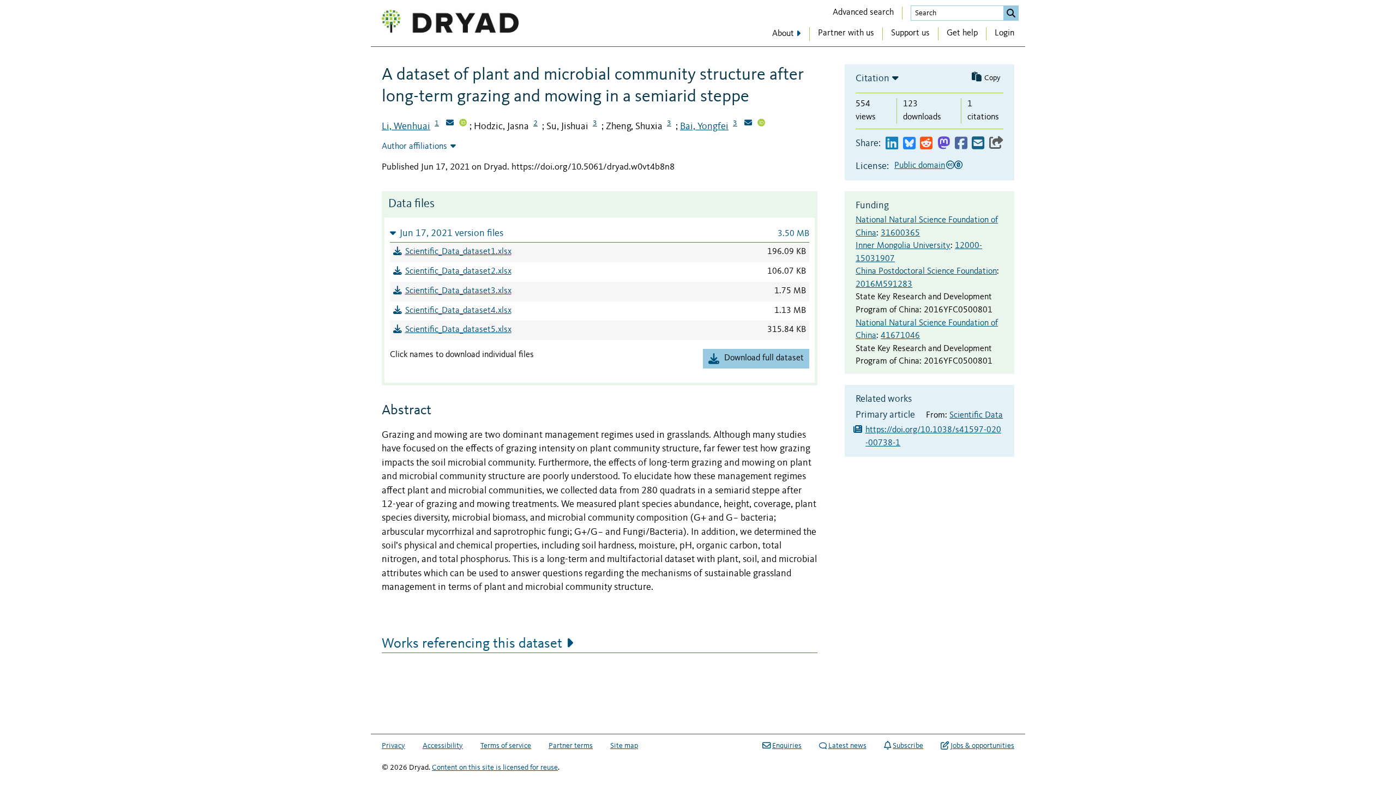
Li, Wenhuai (406, 126)
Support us (910, 33)
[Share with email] (978, 144)
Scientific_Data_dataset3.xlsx (458, 291)
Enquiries (787, 746)
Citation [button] (872, 78)
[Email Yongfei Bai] (748, 123)
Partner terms (571, 746)
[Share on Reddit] (926, 144)
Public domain (919, 165)
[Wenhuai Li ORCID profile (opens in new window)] (463, 123)
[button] (599, 233)
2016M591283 (884, 284)
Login (1004, 33)
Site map (624, 746)
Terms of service (505, 746)
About (783, 33)
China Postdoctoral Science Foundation (926, 271)
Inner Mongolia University (903, 245)
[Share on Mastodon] (943, 144)
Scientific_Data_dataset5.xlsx (458, 329)
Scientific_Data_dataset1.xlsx (458, 251)
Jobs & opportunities (982, 746)
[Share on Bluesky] (909, 144)
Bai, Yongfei (704, 126)
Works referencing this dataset (472, 644)
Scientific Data (976, 415)
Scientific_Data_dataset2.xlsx (458, 271)
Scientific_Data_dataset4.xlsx (458, 310)
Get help (962, 33)
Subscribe (908, 746)
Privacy (393, 746)
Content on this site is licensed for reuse (495, 767)
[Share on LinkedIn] (892, 144)
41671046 (900, 335)
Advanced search (863, 12)
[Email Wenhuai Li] (449, 123)
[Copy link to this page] (996, 143)
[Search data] (1011, 13)
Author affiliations (414, 146)
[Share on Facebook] (961, 144)
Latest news (847, 746)
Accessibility (443, 746)
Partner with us (846, 33)
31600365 (900, 233)
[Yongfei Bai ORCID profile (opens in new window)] (761, 123)
